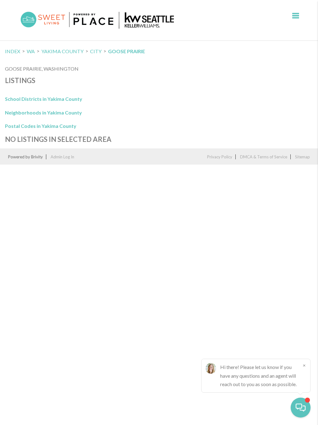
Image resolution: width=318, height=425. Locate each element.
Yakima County (62, 51)
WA (31, 51)
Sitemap (302, 156)
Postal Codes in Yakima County (40, 126)
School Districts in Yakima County (43, 99)
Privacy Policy (219, 156)
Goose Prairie (126, 51)
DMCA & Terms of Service (263, 156)
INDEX (12, 51)
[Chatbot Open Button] (301, 408)
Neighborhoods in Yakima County (43, 112)
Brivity (37, 156)
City (96, 51)
